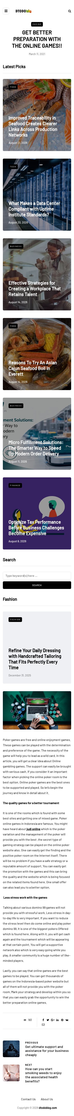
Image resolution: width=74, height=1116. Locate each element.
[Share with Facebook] (43, 1020)
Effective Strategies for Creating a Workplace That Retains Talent (35, 288)
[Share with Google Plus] (52, 1020)
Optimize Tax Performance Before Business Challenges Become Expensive (36, 527)
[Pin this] (62, 1020)
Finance (15, 485)
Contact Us (28, 1099)
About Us (47, 1099)
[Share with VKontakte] (67, 1020)
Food (13, 87)
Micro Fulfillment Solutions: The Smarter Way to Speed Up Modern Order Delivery (36, 447)
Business (16, 246)
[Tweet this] (48, 1020)
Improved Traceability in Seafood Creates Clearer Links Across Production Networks (33, 126)
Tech (13, 166)
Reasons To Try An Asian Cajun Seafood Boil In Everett (33, 368)
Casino (37, 24)
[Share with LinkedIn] (57, 1020)
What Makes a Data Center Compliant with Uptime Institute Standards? (34, 208)
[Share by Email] (43, 1024)
